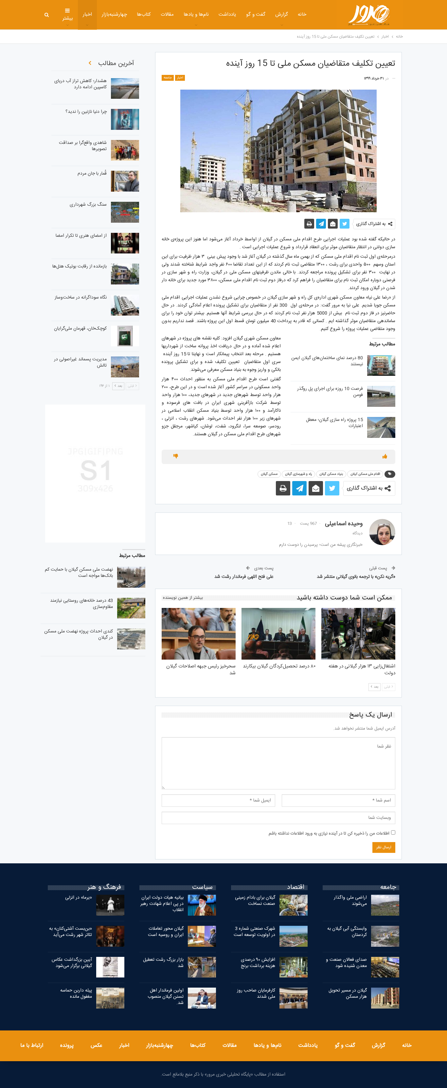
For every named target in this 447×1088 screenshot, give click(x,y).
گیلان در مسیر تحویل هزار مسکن (348, 994)
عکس (96, 1045)
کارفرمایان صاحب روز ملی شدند (256, 994)
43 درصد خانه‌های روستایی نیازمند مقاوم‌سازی (81, 604)
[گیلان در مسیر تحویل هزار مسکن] (385, 998)
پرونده (67, 1045)
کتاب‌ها (144, 14)
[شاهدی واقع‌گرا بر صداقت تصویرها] (125, 150)
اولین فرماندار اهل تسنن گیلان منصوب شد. (166, 997)
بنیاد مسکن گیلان (331, 474)
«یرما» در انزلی (78, 898)
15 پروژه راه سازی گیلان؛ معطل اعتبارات (334, 423)
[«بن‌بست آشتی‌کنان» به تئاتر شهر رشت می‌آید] (110, 936)
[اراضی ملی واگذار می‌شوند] (385, 905)
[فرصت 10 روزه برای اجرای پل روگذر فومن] (381, 396)
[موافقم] (385, 457)
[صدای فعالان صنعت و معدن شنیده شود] (385, 967)
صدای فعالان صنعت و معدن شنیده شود (346, 963)
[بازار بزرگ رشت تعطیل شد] (202, 967)
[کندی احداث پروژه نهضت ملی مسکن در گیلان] (131, 639)
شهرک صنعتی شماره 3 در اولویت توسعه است (254, 932)
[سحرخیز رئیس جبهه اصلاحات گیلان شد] (199, 634)
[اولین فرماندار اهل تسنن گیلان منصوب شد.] (202, 998)
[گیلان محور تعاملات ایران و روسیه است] (202, 936)
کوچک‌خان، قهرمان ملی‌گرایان (80, 329)
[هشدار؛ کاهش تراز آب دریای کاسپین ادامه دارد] (125, 88)
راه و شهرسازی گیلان (298, 474)
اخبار (87, 14)
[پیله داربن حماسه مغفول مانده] (110, 998)
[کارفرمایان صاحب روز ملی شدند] (293, 998)
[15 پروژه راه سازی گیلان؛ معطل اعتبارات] (381, 427)
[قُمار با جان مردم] (125, 181)
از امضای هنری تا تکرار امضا (81, 236)
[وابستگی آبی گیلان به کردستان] (385, 936)
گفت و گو (255, 14)
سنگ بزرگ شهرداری (88, 205)
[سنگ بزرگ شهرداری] (125, 212)
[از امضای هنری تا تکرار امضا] (125, 243)
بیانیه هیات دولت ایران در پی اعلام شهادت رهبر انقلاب (162, 904)
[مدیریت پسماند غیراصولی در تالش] (125, 366)
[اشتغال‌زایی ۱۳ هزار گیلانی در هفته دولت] (358, 634)
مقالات (167, 14)
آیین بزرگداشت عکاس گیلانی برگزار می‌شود (72, 963)
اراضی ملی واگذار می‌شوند (350, 901)
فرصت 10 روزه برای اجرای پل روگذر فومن (330, 392)
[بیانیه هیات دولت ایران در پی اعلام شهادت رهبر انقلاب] (202, 905)
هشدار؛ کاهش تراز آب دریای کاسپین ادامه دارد (80, 84)
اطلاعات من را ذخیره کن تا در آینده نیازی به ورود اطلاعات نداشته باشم (329, 833)
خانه (302, 14)
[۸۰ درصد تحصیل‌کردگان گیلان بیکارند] (278, 634)
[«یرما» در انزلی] (110, 905)
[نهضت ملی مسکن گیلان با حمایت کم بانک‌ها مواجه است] (131, 577)
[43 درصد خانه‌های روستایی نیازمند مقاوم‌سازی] (131, 608)
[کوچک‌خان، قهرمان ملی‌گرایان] (125, 336)
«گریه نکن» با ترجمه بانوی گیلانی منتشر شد (356, 577)
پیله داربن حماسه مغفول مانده (76, 994)
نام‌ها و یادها (196, 14)
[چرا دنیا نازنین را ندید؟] (125, 119)
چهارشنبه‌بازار (114, 14)
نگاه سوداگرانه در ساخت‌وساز (81, 298)
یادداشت (227, 14)
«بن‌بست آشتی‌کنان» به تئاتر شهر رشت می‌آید (70, 932)
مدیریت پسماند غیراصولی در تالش (80, 362)
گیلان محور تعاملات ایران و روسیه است (166, 932)
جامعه (168, 77)
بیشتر (68, 18)
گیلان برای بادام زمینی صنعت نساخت (255, 901)
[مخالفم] (175, 457)
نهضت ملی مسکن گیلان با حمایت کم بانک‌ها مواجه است (79, 573)
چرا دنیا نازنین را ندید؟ (86, 112)
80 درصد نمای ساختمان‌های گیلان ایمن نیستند (327, 361)
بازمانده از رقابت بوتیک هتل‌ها (79, 266)
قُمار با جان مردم (92, 174)
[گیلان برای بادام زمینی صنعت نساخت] (293, 905)
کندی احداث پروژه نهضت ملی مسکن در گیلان (78, 635)
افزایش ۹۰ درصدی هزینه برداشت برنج (258, 963)
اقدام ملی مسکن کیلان (365, 474)
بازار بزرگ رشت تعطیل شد (163, 963)
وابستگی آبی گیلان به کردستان (347, 932)
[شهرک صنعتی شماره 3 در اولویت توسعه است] (293, 936)
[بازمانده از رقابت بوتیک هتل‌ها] (125, 274)
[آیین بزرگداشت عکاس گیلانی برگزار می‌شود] (110, 967)
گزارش (281, 14)
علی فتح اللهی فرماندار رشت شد (244, 577)
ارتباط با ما (31, 1045)
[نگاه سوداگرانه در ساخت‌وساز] (125, 305)
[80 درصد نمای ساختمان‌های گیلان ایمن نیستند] (381, 365)
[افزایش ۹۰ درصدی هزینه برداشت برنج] (293, 967)
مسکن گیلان (269, 474)
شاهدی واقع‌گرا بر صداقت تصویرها (83, 146)
